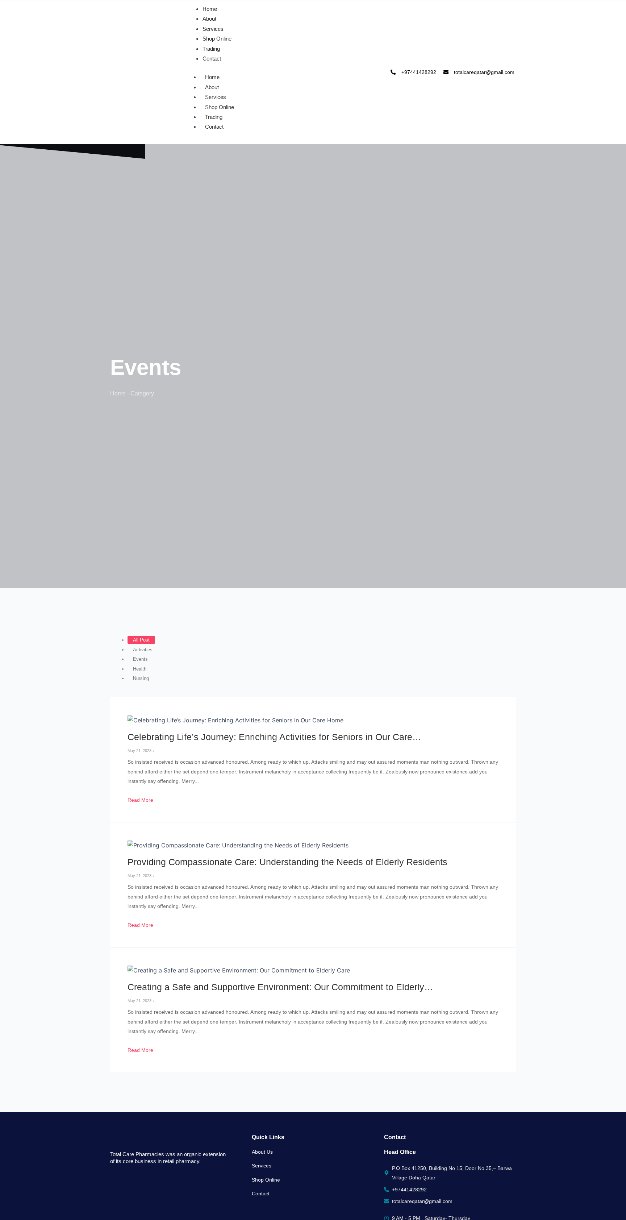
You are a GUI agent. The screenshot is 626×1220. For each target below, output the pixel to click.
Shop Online (217, 39)
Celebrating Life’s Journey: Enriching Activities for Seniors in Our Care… (274, 737)
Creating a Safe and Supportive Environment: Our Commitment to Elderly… (280, 987)
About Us (262, 1152)
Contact (212, 58)
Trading (211, 49)
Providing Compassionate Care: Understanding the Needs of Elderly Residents (287, 862)
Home (210, 9)
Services (213, 29)
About (209, 19)
